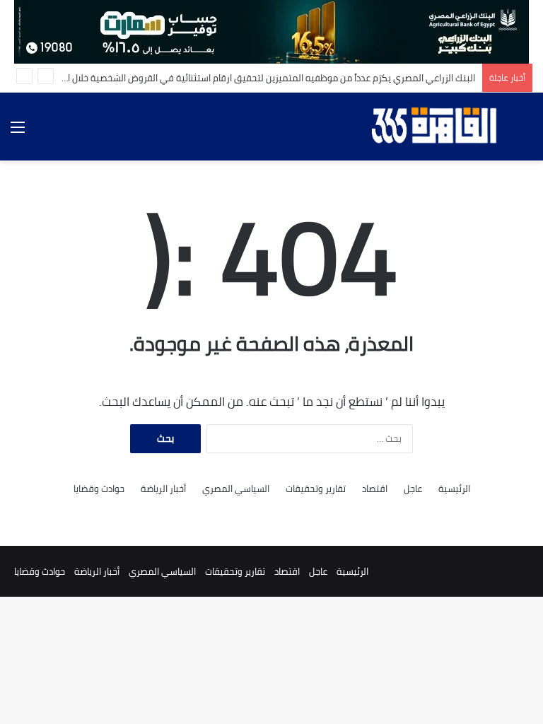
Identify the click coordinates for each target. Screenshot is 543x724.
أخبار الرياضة (163, 488)
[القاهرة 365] (436, 127)
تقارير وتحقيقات (316, 488)
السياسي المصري (235, 488)
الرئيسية (454, 488)
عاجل (413, 488)
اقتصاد (374, 488)
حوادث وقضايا (99, 488)
